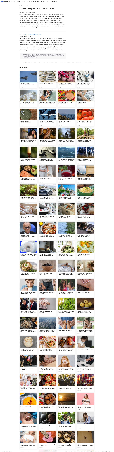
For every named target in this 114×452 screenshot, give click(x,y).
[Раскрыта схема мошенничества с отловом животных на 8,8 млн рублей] (85, 174)
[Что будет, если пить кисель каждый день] (66, 174)
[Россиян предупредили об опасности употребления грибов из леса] (28, 326)
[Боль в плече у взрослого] (85, 421)
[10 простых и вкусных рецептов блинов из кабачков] (28, 269)
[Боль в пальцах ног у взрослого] (66, 326)
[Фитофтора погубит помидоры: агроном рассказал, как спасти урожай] (85, 117)
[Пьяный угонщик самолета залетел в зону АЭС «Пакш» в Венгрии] (28, 79)
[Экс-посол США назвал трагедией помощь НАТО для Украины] (85, 155)
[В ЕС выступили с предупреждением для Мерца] (28, 231)
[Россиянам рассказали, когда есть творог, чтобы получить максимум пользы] (28, 98)
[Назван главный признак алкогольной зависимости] (85, 212)
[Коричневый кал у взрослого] (47, 174)
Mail (2, 451)
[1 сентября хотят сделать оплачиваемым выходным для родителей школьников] (28, 383)
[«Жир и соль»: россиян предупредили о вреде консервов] (28, 117)
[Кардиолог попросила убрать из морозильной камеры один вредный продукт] (28, 136)
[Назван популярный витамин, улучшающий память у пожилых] (85, 136)
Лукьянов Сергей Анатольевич (33, 34)
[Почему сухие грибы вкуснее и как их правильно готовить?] (66, 440)
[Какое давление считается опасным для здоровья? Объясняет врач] (85, 79)
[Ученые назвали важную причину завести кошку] (47, 440)
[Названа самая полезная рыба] (47, 79)
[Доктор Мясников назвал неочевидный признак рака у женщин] (47, 250)
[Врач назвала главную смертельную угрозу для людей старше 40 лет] (28, 174)
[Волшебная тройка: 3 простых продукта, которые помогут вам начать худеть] (47, 231)
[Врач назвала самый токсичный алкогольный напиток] (28, 155)
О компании (6, 451)
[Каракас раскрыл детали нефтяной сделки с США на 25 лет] (66, 402)
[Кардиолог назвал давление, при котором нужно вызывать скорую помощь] (47, 98)
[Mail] (2, 1)
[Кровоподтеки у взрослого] (85, 288)
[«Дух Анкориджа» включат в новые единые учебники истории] (28, 307)
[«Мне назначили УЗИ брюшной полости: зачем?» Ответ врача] (28, 440)
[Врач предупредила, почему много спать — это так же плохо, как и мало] (66, 269)
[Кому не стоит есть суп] (28, 402)
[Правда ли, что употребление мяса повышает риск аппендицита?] (47, 402)
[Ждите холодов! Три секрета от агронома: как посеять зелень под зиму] (28, 193)
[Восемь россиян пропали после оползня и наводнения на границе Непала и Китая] (47, 326)
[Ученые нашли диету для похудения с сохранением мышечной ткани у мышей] (47, 345)
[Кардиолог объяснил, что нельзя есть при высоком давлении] (47, 136)
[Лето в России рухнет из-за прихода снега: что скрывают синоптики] (66, 231)
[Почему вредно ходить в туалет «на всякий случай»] (85, 269)
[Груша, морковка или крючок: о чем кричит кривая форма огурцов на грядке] (66, 421)
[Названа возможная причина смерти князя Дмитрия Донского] (66, 136)
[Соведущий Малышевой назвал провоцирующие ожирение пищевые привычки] (28, 345)
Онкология (28, 5)
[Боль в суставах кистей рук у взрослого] (47, 307)
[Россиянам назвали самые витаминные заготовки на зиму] (85, 307)
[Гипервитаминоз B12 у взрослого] (47, 421)
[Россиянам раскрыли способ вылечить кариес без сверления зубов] (28, 421)
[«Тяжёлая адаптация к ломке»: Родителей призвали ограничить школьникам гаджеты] (85, 326)
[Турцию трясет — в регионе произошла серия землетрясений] (47, 117)
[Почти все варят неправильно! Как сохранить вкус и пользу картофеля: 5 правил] (85, 193)
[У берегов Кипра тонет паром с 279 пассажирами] (66, 117)
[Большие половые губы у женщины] (85, 98)
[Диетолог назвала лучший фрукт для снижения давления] (66, 307)
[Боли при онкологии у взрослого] (85, 345)
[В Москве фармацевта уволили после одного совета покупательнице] (47, 212)
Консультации (22, 5)
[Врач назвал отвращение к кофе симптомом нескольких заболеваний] (28, 288)
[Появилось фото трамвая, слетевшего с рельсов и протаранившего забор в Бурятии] (85, 231)
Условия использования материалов (76, 451)
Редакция (67, 451)
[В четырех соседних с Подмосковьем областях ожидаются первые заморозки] (66, 383)
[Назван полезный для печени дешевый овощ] (66, 98)
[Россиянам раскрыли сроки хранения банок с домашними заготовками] (85, 383)
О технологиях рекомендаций (95, 451)
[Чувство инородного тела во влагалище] (28, 212)
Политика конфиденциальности (106, 451)
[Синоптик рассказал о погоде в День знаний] (28, 364)
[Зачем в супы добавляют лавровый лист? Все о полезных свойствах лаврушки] (66, 250)
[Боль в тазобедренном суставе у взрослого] (47, 288)
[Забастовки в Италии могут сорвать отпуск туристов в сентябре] (66, 193)
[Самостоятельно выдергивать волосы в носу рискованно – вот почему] (66, 364)
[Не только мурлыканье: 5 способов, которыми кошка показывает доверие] (85, 402)
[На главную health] (6, 1)
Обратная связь (86, 451)
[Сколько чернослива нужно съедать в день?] (47, 269)
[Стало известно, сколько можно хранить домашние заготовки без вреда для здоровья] (66, 345)
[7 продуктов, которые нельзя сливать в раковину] (66, 212)
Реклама (10, 451)
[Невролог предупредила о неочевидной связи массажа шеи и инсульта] (47, 364)
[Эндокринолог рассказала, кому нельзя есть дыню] (85, 250)
